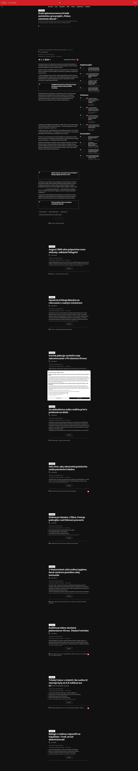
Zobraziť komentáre (58, 218)
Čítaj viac (69, 268)
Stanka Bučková (44, 52)
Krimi (56, 6)
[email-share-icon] (48, 60)
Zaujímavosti (80, 6)
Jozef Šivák (53, 523)
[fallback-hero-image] (84, 69)
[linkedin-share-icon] (46, 60)
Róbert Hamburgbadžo (57, 685)
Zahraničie (62, 6)
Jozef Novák (54, 255)
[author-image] (39, 52)
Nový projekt (41, 189)
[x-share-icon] (41, 60)
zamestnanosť (64, 211)
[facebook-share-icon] (39, 60)
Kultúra (73, 6)
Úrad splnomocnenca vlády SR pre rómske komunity (50, 214)
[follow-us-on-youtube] (77, 59)
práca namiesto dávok (53, 211)
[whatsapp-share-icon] (44, 60)
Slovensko (50, 6)
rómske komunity (43, 211)
